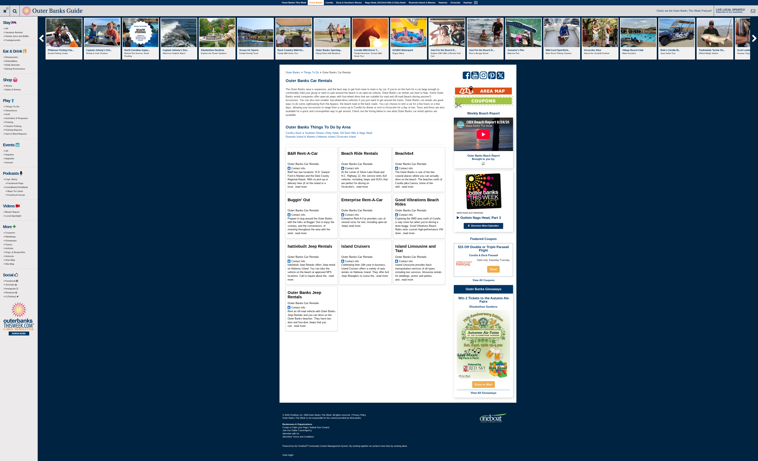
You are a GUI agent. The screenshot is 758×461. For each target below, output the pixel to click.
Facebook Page (15, 183)
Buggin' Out (299, 200)
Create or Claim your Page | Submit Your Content (305, 427)
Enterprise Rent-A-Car (362, 200)
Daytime (9, 154)
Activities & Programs (16, 118)
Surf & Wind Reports (16, 134)
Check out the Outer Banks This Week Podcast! (684, 10)
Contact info (298, 168)
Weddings (10, 236)
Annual (9, 162)
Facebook (10, 281)
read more (301, 186)
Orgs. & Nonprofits (15, 252)
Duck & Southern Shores (349, 2)
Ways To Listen (15, 191)
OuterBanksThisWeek (16, 187)
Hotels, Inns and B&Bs (17, 36)
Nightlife (9, 158)
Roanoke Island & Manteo (422, 2)
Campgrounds (12, 40)
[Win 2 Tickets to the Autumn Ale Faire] (483, 343)
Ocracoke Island (346, 136)
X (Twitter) (11, 296)
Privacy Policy (359, 415)
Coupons (10, 232)
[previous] (41, 38)
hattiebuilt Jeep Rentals (310, 246)
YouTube (10, 284)
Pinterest (10, 292)
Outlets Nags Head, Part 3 (480, 218)
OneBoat (303, 446)
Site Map (9, 264)
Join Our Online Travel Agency (297, 430)
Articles (9, 248)
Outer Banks (315, 2)
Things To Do (12, 106)
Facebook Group (16, 195)
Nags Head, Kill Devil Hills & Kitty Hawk (385, 2)
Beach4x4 (404, 153)
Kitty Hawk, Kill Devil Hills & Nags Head (349, 132)
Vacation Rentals (14, 32)
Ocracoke (455, 2)
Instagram (10, 288)
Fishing (9, 122)
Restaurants (11, 57)
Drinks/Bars (11, 61)
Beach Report (12, 212)
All (6, 28)
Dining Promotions (15, 69)
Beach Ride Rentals (359, 153)
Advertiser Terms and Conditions (298, 436)
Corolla (329, 2)
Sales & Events (13, 89)
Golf (7, 114)
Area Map (10, 260)
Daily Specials (12, 65)
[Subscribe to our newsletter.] (19, 319)
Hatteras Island (326, 136)
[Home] (52, 10)
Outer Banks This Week (294, 2)
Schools (9, 256)
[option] (64, 39)
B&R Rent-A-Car (303, 153)
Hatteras (443, 2)
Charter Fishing (13, 126)
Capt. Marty (11, 179)
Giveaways (11, 240)
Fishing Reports (13, 130)
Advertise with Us (290, 433)
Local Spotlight (13, 216)
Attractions (11, 110)
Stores (8, 86)
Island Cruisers (355, 246)
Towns (8, 244)
